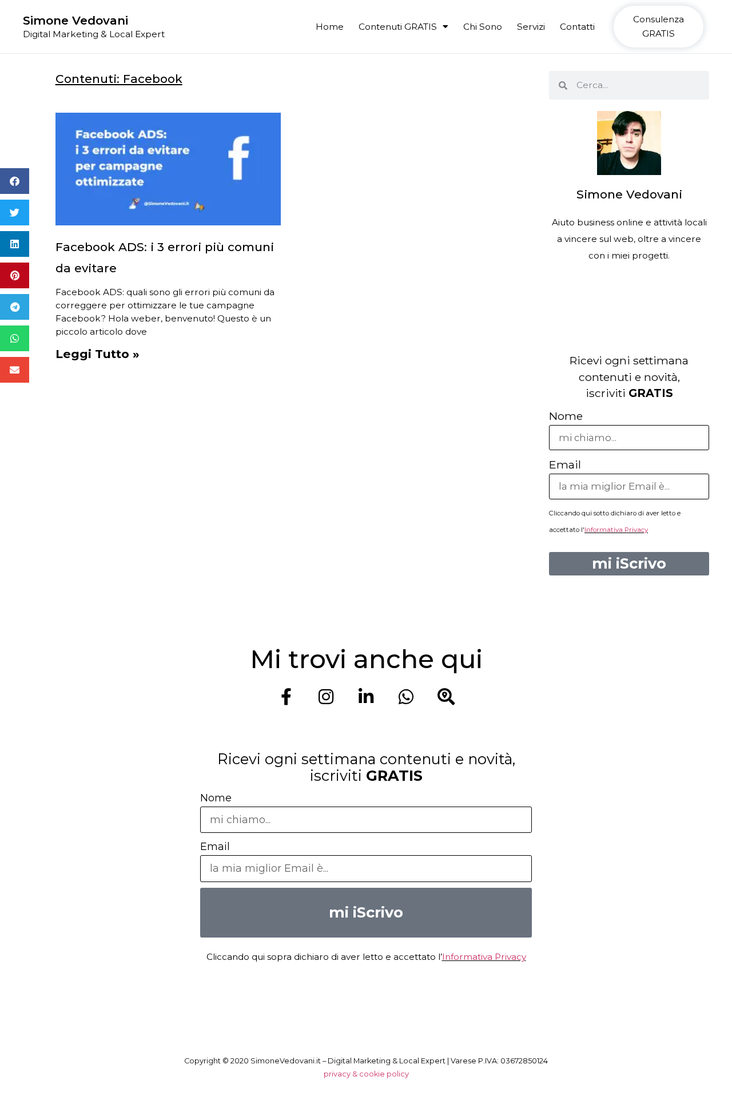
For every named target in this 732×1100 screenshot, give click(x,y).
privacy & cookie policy (366, 1074)
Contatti (577, 26)
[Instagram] (326, 696)
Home (330, 26)
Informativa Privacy (616, 530)
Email (565, 464)
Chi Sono (482, 26)
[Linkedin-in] (366, 696)
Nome (566, 416)
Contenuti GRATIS (398, 26)
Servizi (531, 26)
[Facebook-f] (286, 696)
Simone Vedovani (75, 20)
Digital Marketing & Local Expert (94, 34)
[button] (14, 181)
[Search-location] (446, 696)
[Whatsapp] (406, 696)
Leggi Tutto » (97, 354)
